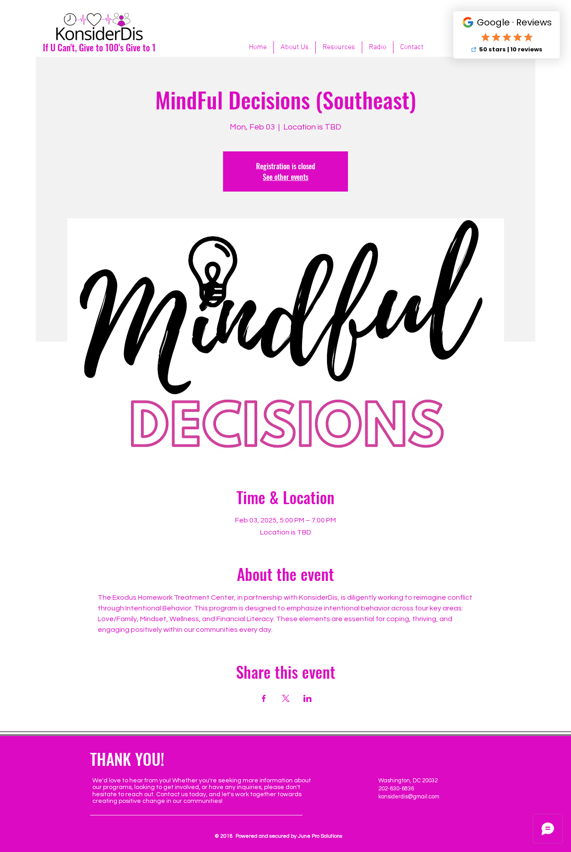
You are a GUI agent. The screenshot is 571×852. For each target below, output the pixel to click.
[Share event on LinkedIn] (307, 698)
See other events (285, 176)
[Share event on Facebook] (264, 698)
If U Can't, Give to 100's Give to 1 (99, 47)
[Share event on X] (285, 698)
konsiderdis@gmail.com (408, 797)
